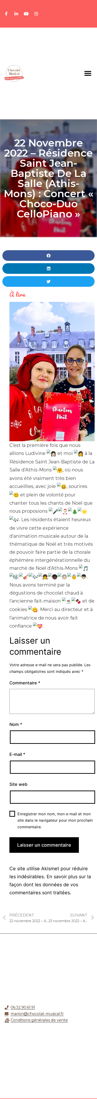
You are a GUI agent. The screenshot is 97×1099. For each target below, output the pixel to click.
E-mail (17, 754)
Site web (18, 784)
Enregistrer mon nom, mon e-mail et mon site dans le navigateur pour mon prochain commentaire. (55, 820)
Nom (15, 724)
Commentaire (24, 682)
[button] (87, 73)
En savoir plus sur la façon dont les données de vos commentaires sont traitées (50, 884)
